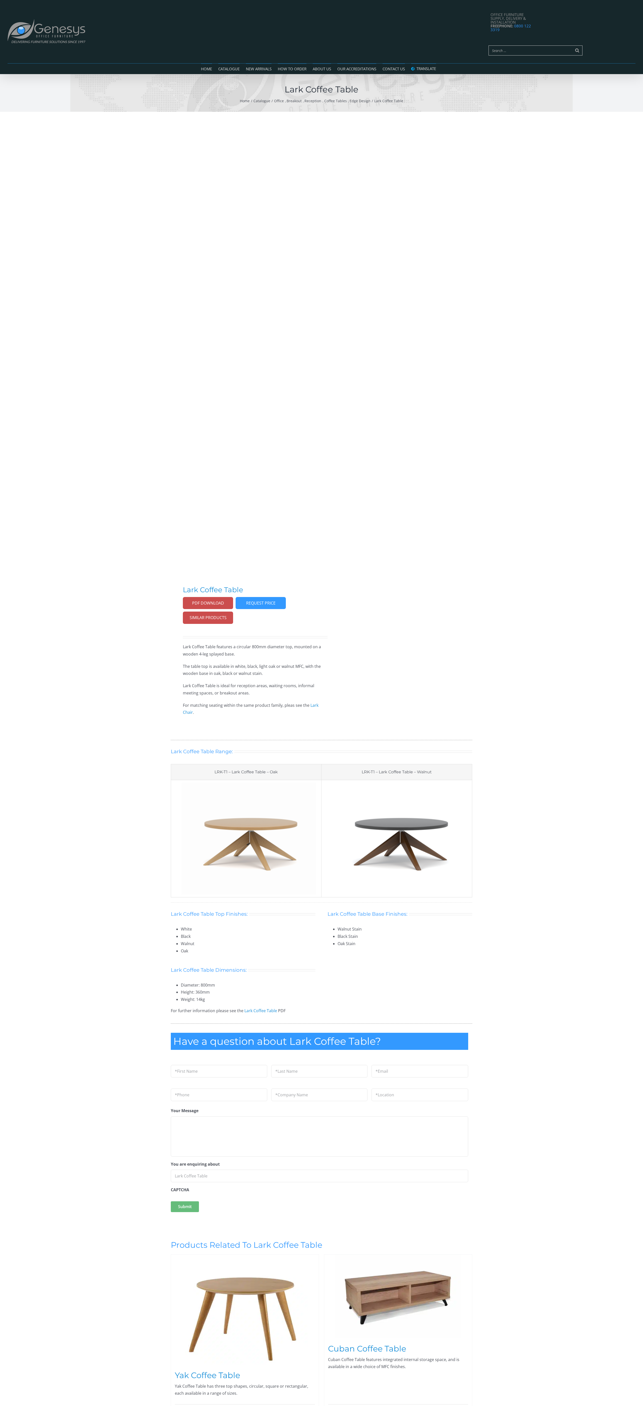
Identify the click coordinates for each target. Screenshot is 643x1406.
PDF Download (208, 603)
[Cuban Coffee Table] (398, 1296)
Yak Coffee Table (207, 1375)
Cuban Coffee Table (367, 1349)
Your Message (184, 1110)
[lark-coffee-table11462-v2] (243, 341)
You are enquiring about (195, 1164)
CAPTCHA (180, 1190)
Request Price (261, 603)
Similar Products (208, 617)
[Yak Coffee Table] (245, 1310)
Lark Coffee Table (260, 1010)
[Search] (577, 50)
